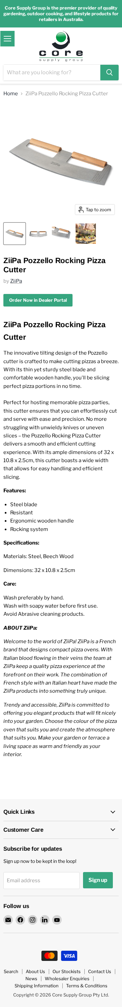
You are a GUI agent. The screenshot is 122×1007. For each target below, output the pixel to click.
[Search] (109, 72)
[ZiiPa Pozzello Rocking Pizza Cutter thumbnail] (14, 233)
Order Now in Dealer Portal (38, 300)
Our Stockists (67, 971)
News (31, 978)
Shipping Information (37, 985)
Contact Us (99, 971)
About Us (35, 971)
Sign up (97, 880)
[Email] (8, 920)
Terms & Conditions (86, 985)
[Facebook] (20, 920)
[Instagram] (32, 920)
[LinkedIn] (44, 920)
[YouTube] (57, 920)
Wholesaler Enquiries (67, 978)
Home (10, 94)
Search (11, 971)
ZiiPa (16, 281)
